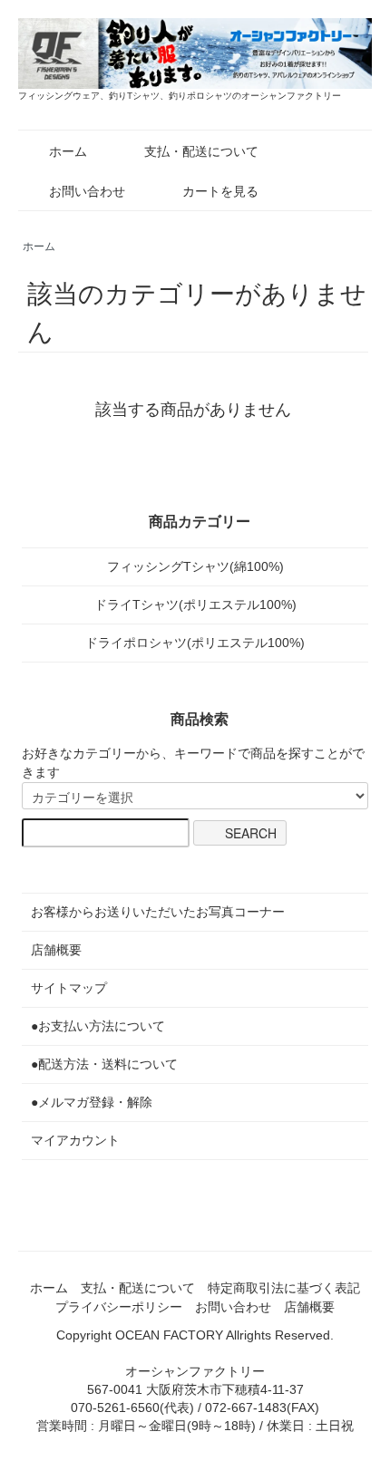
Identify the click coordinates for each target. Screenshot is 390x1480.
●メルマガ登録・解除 (91, 1102)
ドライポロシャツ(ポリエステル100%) (195, 642)
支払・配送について (201, 151)
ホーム (68, 151)
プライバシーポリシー (118, 1307)
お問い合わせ (87, 191)
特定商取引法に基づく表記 (284, 1288)
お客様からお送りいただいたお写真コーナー (158, 911)
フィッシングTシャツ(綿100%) (195, 566)
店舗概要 (56, 950)
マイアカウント (75, 1140)
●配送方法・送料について (104, 1064)
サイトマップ (69, 988)
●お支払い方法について (98, 1026)
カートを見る (220, 191)
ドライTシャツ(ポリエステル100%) (195, 604)
